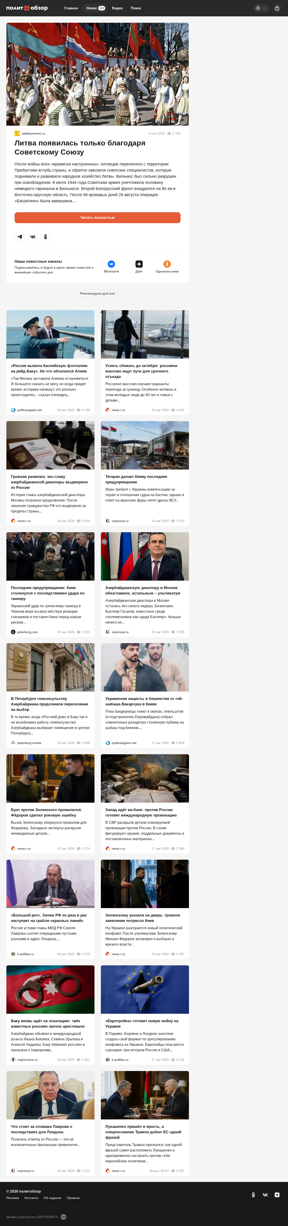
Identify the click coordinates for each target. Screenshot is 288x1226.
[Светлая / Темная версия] (261, 8)
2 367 (180, 954)
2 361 (86, 1059)
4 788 (86, 410)
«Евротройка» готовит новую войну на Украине (141, 1024)
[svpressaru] (108, 521)
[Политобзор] (27, 8)
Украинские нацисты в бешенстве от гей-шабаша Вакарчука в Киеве (144, 701)
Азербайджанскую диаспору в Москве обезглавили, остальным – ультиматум (142, 590)
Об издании (52, 1198)
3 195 (180, 632)
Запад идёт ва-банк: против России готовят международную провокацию (141, 812)
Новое (95, 8)
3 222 (86, 632)
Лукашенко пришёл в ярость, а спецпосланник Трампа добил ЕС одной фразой (143, 1131)
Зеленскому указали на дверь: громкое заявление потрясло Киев (142, 918)
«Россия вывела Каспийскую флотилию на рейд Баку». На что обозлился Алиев (49, 368)
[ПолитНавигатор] (13, 410)
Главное (71, 8)
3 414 (86, 521)
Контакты (31, 1198)
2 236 (180, 1059)
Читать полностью (97, 218)
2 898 (86, 743)
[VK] (265, 1194)
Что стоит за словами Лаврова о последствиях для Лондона (41, 1129)
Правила (73, 1198)
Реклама (12, 1198)
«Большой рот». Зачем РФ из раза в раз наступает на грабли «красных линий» (49, 918)
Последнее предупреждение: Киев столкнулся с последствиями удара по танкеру (47, 593)
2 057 (180, 1170)
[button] (20, 236)
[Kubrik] (17, 133)
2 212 (86, 1170)
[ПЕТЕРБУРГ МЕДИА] (13, 743)
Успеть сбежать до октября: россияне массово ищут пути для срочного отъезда (141, 371)
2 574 (86, 848)
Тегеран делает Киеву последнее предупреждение (136, 479)
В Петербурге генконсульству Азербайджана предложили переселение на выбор (49, 704)
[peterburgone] (13, 632)
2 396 (180, 848)
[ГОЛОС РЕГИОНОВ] (13, 1060)
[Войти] (277, 8)
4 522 (180, 410)
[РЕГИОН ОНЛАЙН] (108, 410)
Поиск (136, 8)
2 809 (180, 743)
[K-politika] (13, 954)
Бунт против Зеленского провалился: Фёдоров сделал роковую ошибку (46, 812)
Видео (117, 8)
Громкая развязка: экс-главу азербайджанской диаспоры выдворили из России (49, 482)
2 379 (86, 954)
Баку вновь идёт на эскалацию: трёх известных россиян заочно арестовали (47, 1024)
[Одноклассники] (253, 1194)
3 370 (180, 521)
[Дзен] (277, 1194)
